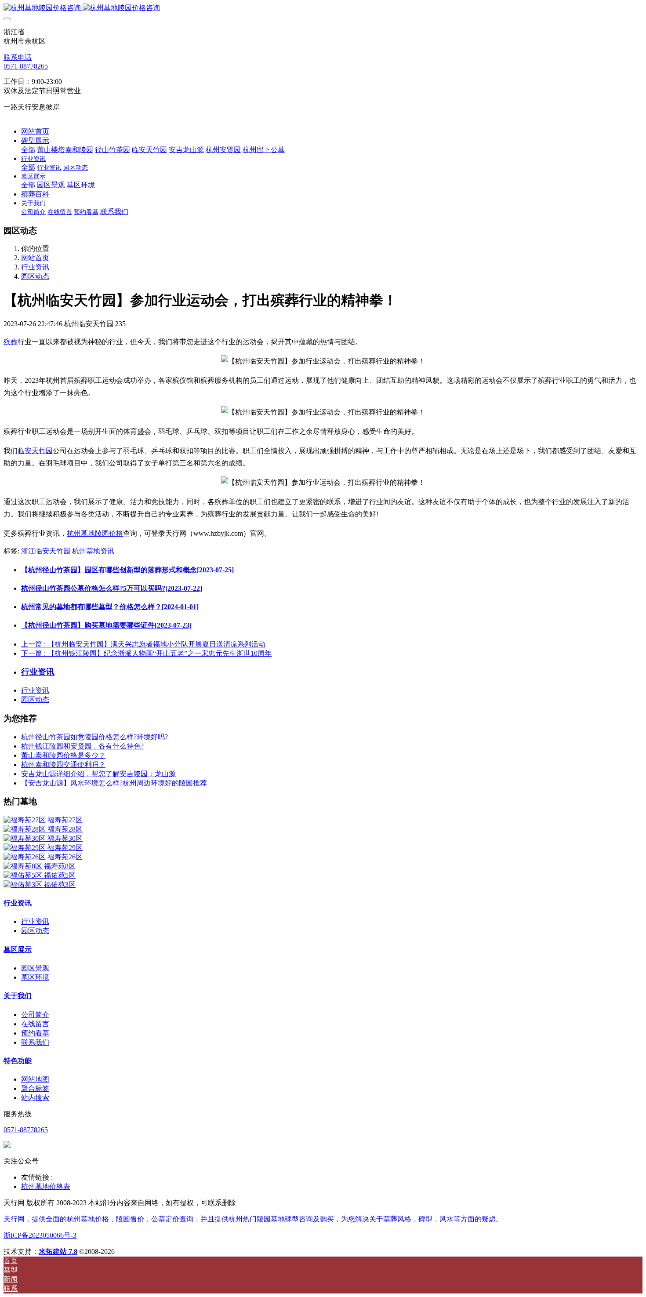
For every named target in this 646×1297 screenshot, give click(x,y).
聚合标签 (35, 1088)
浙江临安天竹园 (45, 551)
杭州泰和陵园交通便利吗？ (63, 764)
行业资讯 (35, 267)
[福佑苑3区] (24, 884)
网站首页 (35, 131)
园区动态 (35, 276)
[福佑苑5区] (24, 875)
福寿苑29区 (65, 847)
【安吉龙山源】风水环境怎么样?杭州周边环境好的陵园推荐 (114, 783)
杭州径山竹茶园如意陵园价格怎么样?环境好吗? (94, 737)
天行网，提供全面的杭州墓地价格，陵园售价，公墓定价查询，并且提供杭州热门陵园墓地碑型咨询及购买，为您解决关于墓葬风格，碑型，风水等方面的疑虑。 (253, 1219)
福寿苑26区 (65, 857)
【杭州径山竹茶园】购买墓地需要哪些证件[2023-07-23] (106, 625)
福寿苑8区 (60, 866)
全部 (28, 149)
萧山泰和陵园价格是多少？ (63, 755)
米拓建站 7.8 (58, 1251)
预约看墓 (35, 1033)
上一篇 (143, 644)
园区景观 (35, 968)
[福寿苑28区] (25, 829)
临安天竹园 (35, 450)
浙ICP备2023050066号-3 (40, 1235)
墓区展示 (18, 949)
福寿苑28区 (65, 829)
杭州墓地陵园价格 (95, 533)
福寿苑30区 (65, 838)
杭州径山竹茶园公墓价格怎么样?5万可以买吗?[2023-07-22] (111, 588)
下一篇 (146, 653)
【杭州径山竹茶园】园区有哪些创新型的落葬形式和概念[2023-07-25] (127, 570)
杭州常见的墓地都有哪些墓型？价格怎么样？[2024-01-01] (110, 606)
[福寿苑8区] (24, 866)
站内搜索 (35, 1097)
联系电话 (18, 57)
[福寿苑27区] (25, 820)
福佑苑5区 (60, 875)
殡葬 (11, 341)
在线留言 (35, 1024)
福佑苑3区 (60, 884)
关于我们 (18, 995)
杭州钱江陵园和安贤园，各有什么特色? (82, 746)
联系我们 (35, 1042)
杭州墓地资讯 (93, 551)
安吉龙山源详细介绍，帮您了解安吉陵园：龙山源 (98, 773)
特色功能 (18, 1060)
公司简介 (35, 1014)
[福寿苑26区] (25, 857)
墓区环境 (35, 977)
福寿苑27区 (65, 820)
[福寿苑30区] (25, 838)
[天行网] (323, 8)
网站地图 (35, 1079)
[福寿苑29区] (25, 847)
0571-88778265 (26, 66)
